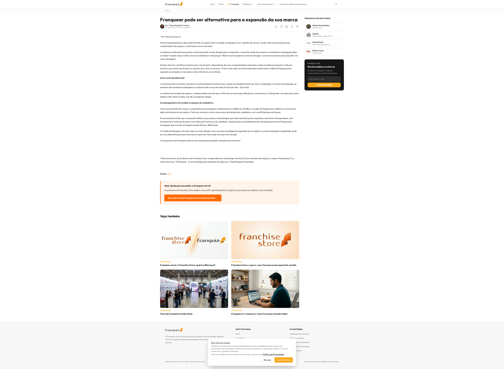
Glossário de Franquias (299, 346)
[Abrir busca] (336, 4)
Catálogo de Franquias (299, 334)
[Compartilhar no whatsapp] (276, 26)
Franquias (234, 4)
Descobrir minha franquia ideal (293, 4)
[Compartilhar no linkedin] (287, 26)
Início (212, 4)
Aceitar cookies (284, 360)
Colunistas (240, 338)
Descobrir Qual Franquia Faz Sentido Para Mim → (193, 198)
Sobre (221, 4)
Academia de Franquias (299, 342)
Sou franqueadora (265, 4)
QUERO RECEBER (324, 85)
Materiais (247, 4)
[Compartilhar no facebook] (292, 26)
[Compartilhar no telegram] (297, 26)
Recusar (267, 360)
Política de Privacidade (273, 354)
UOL (169, 174)
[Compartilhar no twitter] (281, 26)
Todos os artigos (297, 338)
